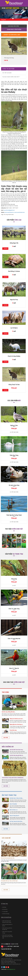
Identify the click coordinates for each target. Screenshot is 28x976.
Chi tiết (5, 248)
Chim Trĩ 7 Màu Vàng (14, 609)
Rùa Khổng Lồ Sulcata (14, 271)
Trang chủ (3, 19)
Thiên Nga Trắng (14, 455)
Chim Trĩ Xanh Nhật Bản (14, 638)
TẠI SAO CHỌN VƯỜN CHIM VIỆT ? (11, 77)
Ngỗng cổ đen (14, 425)
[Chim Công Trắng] (14, 536)
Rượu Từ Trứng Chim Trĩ (14, 815)
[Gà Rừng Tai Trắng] (19, 536)
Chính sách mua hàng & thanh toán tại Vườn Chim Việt (7, 937)
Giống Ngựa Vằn (14, 243)
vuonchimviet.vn (8, 964)
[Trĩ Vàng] (9, 540)
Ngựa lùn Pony (14, 299)
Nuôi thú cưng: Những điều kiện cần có (9, 712)
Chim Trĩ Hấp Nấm (13, 804)
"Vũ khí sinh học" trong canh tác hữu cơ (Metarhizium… (13, 777)
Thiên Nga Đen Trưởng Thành (14, 515)
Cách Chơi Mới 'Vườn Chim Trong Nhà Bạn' (18, 749)
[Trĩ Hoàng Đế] (23, 536)
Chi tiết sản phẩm (14, 432)
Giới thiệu (4, 907)
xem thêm (5, 737)
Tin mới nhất (4, 911)
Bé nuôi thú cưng (13, 730)
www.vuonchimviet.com (19, 212)
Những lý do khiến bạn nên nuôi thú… (17, 718)
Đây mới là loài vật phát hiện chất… (8, 858)
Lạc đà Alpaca (14, 328)
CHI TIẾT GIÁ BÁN (6, 73)
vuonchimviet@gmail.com (9, 961)
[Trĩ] (4, 540)
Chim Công (14, 579)
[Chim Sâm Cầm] (4, 536)
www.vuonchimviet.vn (9, 212)
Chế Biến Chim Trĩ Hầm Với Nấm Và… (17, 798)
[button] (2, 14)
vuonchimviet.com (16, 964)
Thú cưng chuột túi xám (9, 214)
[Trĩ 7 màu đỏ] (9, 536)
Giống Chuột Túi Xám (14, 384)
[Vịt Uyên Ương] (23, 540)
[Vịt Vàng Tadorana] (14, 540)
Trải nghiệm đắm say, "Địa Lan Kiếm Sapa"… (9, 880)
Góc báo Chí (4, 909)
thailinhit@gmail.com (10, 969)
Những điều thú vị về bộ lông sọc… (17, 724)
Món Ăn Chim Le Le (13, 809)
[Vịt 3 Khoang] (19, 540)
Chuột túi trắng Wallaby (14, 356)
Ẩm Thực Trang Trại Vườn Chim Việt (17, 821)
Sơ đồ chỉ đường (5, 913)
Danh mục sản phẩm (13, 26)
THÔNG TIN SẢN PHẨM (8, 68)
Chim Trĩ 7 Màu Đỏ (14, 668)
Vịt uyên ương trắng (14, 485)
